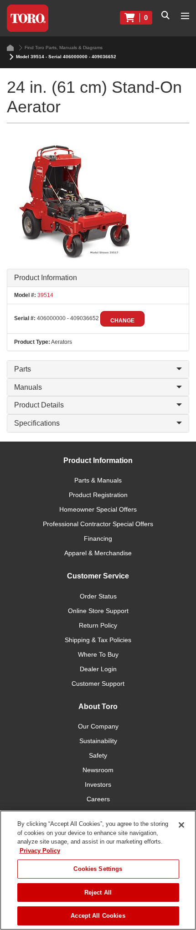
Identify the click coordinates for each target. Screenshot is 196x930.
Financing (98, 538)
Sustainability (98, 740)
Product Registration (98, 494)
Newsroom (98, 770)
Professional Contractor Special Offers (98, 524)
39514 (44, 295)
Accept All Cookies (98, 915)
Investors (98, 784)
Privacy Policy (40, 850)
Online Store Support (98, 610)
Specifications (37, 423)
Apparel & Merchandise (98, 553)
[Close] (181, 825)
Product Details (39, 405)
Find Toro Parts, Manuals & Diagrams (64, 47)
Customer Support (98, 683)
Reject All (98, 892)
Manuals (28, 387)
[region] (98, 870)
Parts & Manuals (98, 480)
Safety (98, 755)
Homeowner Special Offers (98, 509)
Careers (98, 799)
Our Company (98, 726)
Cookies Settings (97, 868)
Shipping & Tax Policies (98, 639)
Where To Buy (98, 654)
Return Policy (98, 625)
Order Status (98, 596)
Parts (22, 369)
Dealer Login (98, 669)
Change (122, 320)
